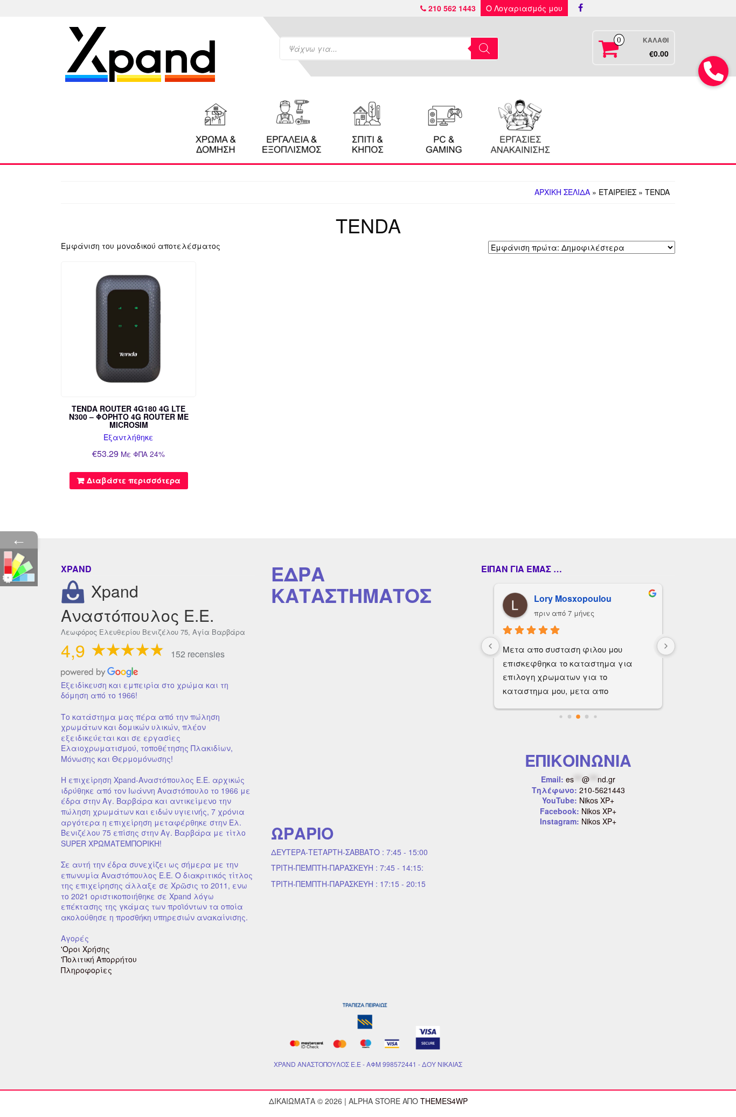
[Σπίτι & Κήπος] (368, 125)
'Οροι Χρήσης (85, 948)
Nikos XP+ (596, 800)
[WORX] (520, 125)
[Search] (484, 48)
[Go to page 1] (570, 716)
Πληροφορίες (86, 970)
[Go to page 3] (587, 716)
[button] (713, 71)
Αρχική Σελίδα (562, 191)
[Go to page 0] (560, 716)
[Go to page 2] (578, 716)
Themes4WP (444, 1100)
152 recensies (198, 654)
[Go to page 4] (595, 716)
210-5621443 (602, 790)
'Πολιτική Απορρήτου (99, 959)
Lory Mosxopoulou (573, 598)
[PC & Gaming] (444, 125)
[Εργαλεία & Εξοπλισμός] (292, 125)
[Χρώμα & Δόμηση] (216, 125)
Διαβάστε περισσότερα (133, 480)
